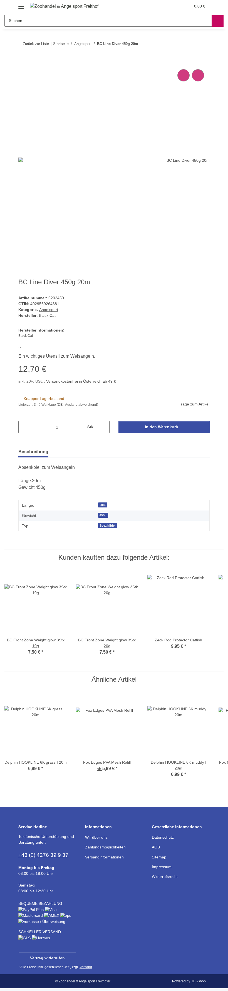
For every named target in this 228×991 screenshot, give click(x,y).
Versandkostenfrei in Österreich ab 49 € (81, 381)
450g (103, 515)
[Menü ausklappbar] (21, 4)
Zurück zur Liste (36, 44)
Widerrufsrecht (165, 876)
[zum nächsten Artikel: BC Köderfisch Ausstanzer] (204, 44)
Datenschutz (163, 837)
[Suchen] (218, 21)
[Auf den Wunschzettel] (198, 75)
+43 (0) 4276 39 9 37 (43, 855)
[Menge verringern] (25, 427)
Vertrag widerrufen (47, 958)
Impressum (162, 867)
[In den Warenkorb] (22, 62)
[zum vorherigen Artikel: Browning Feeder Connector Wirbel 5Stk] (192, 44)
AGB (156, 847)
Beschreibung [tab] (33, 451)
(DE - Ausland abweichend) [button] (77, 405)
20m (103, 505)
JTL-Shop (198, 981)
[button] (164, 6)
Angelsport (48, 309)
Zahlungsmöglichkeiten (105, 847)
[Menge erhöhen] (103, 427)
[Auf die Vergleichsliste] (183, 75)
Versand (86, 967)
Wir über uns (96, 837)
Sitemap (159, 857)
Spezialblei (107, 525)
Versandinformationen (104, 857)
